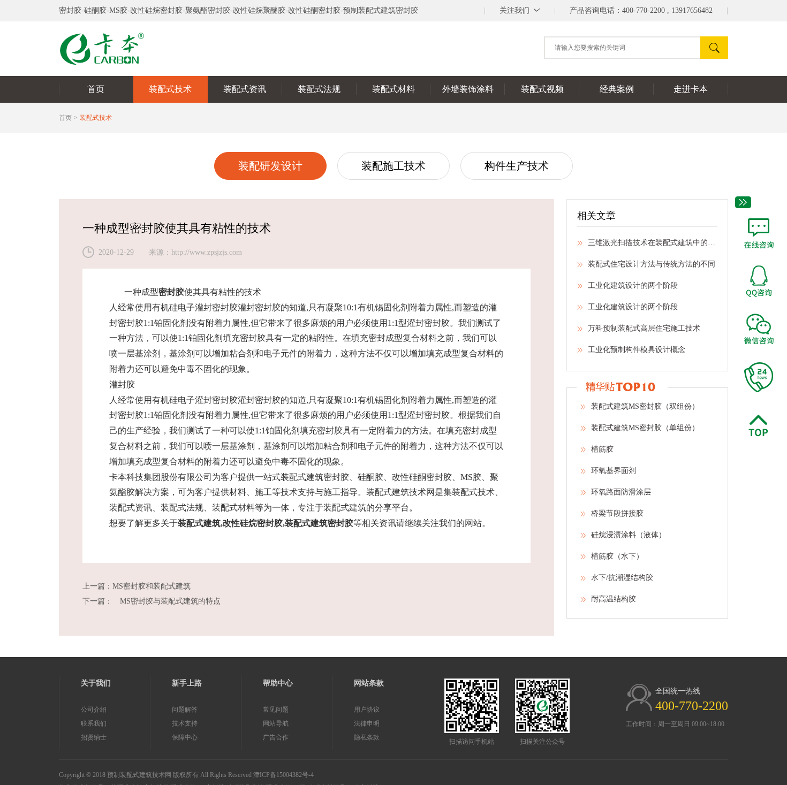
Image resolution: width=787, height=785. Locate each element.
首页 (65, 117)
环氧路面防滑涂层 (621, 492)
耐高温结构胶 (613, 599)
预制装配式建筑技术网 (139, 775)
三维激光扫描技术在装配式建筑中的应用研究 (652, 243)
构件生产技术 (517, 166)
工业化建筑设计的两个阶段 (633, 285)
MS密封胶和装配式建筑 (151, 586)
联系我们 (94, 723)
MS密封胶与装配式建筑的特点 (166, 601)
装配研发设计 (270, 166)
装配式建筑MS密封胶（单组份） (645, 428)
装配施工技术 (393, 166)
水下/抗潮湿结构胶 (622, 578)
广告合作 (276, 737)
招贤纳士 (94, 737)
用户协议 (367, 709)
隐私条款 (367, 737)
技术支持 (185, 723)
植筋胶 (602, 449)
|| (520, 10)
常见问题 (276, 709)
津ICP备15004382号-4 (283, 775)
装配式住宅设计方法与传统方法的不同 (651, 264)
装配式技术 (96, 117)
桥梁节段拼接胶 (617, 513)
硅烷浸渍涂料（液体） (628, 535)
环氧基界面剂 (613, 471)
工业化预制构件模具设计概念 (636, 350)
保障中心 (185, 737)
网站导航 (276, 723)
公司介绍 (94, 709)
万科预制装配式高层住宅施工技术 (644, 328)
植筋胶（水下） (617, 556)
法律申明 (367, 723)
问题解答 (185, 709)
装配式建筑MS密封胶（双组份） (645, 406)
